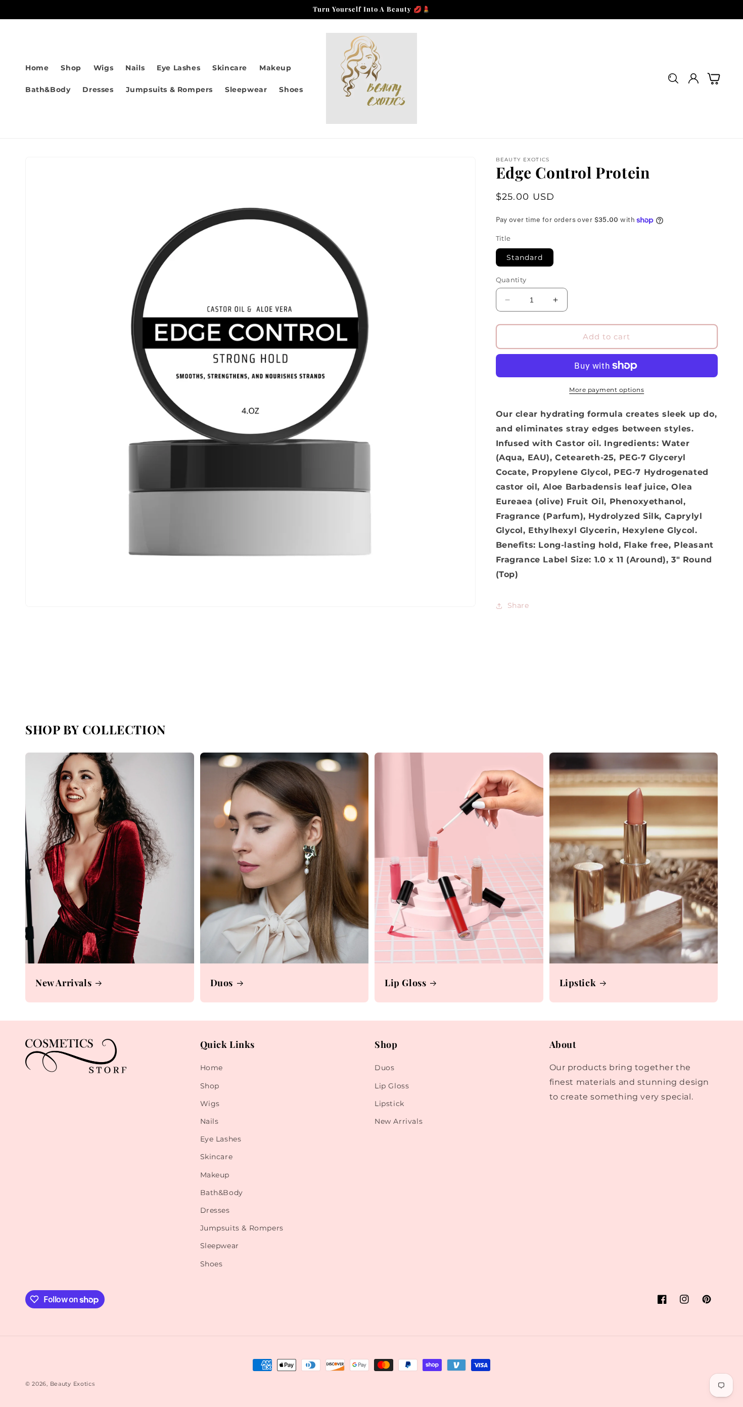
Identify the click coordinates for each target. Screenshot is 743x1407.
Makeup (215, 1174)
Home (211, 1067)
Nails (209, 1121)
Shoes (211, 1263)
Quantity (511, 280)
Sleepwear (219, 1245)
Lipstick (578, 983)
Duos (221, 983)
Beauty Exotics (72, 1383)
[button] (673, 78)
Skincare (216, 1156)
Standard (524, 257)
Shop (209, 1085)
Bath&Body (221, 1192)
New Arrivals (63, 983)
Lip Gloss (405, 983)
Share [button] (518, 605)
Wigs (210, 1103)
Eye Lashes (221, 1139)
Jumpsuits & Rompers (242, 1228)
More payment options (606, 389)
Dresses (215, 1210)
